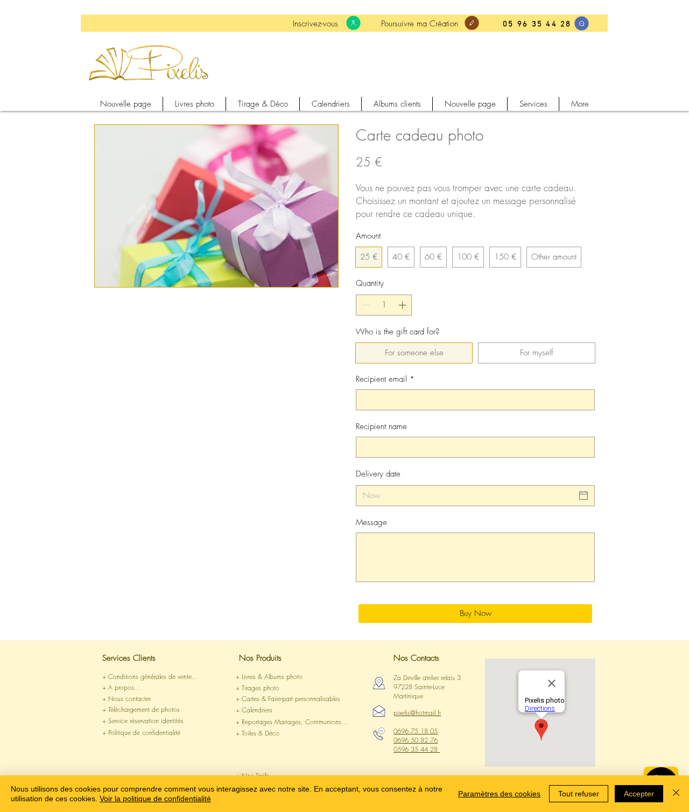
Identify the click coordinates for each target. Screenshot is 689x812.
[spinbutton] (384, 305)
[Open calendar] (583, 495)
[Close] (676, 793)
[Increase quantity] (403, 305)
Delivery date (378, 473)
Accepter (639, 793)
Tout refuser (578, 793)
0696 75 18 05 (415, 731)
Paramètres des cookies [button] (499, 793)
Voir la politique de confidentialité (155, 798)
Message (371, 522)
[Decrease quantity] (364, 305)
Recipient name (381, 426)
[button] (148, 688)
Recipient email (385, 379)
